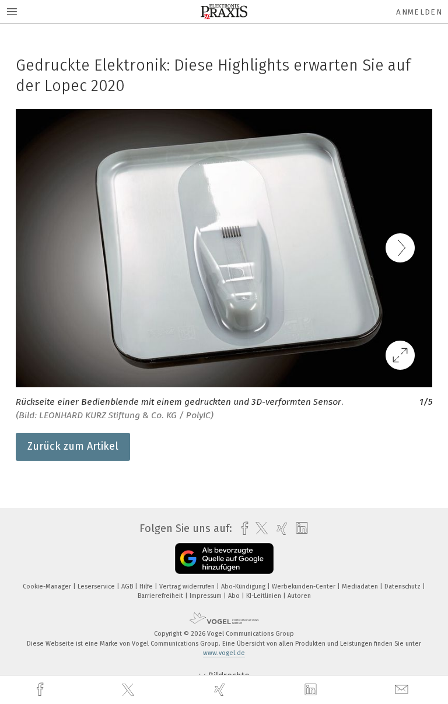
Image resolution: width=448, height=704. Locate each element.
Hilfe (147, 586)
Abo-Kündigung (244, 586)
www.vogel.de (224, 653)
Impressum (206, 596)
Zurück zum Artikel (72, 446)
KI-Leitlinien (264, 596)
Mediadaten (361, 586)
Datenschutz (403, 586)
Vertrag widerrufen (187, 586)
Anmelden (419, 12)
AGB (128, 586)
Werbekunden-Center (304, 586)
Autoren (299, 596)
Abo (235, 596)
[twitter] (129, 690)
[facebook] (41, 690)
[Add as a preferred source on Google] (224, 558)
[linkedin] (312, 690)
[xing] (221, 689)
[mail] (403, 690)
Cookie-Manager (48, 586)
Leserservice (97, 586)
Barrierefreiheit (161, 596)
